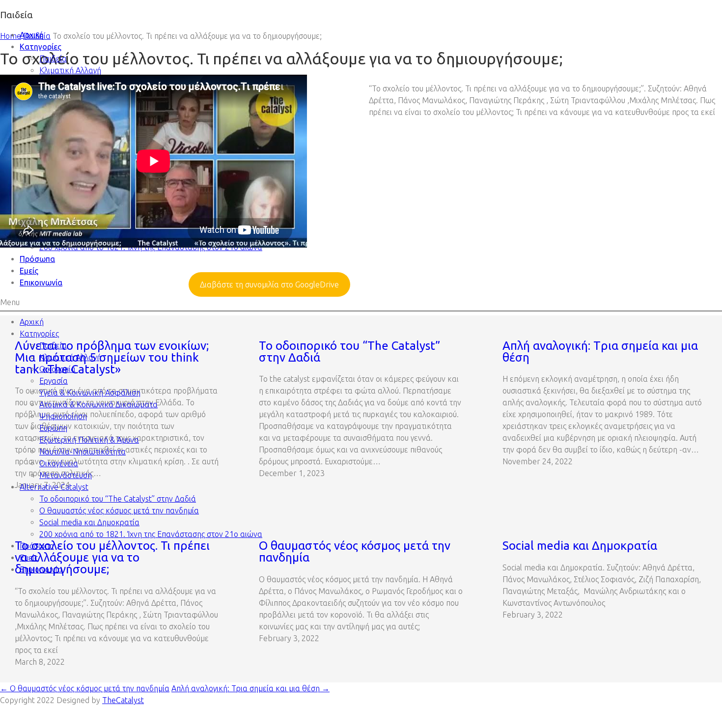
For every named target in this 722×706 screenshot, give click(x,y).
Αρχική (32, 34)
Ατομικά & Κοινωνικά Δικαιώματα (98, 404)
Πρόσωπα (37, 258)
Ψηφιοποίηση (63, 416)
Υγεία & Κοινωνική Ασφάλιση (89, 392)
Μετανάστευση (65, 475)
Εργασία (53, 380)
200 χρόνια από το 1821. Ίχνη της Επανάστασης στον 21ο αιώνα (150, 534)
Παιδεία (53, 58)
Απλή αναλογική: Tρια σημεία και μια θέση (250, 688)
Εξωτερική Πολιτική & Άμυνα (89, 439)
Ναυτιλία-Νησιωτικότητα (82, 451)
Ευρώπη (53, 428)
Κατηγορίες (40, 46)
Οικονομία (57, 369)
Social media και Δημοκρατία (89, 522)
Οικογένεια (58, 463)
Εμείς (29, 270)
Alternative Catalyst (54, 486)
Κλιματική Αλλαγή (70, 70)
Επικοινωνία (41, 282)
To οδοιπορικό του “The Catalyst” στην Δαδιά (117, 498)
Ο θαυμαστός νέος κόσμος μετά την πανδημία (119, 510)
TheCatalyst (123, 700)
